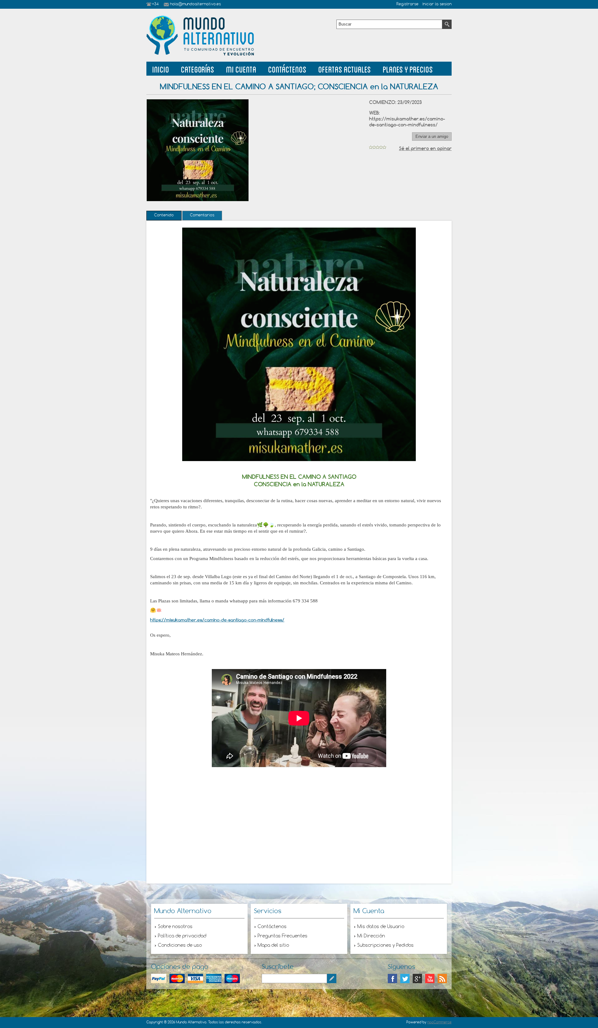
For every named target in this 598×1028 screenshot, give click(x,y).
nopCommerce (439, 1022)
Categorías (197, 68)
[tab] (164, 215)
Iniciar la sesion (437, 4)
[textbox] (389, 24)
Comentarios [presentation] (202, 215)
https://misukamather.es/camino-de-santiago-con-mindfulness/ (407, 122)
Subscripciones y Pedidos (385, 945)
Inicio (160, 68)
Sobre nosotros (175, 926)
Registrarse (407, 4)
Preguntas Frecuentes (282, 936)
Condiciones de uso (180, 945)
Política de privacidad (182, 936)
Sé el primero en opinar (425, 148)
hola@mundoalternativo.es (195, 4)
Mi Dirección (371, 936)
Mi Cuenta (241, 68)
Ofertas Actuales (344, 68)
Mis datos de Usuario (380, 926)
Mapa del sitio (273, 945)
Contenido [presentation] (164, 215)
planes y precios (408, 68)
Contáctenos (287, 68)
